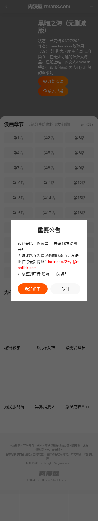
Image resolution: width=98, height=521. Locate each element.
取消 (65, 289)
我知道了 (32, 289)
